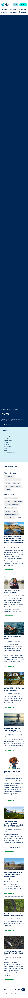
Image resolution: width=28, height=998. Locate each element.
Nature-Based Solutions (11, 514)
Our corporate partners (10, 452)
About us (4, 9)
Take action (22, 9)
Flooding (7, 483)
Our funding (7, 436)
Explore (4, 424)
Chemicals (8, 501)
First (6, 989)
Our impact (6, 442)
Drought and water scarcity (12, 480)
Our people (6, 444)
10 (15, 989)
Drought (7, 508)
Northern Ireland (9, 518)
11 (19, 989)
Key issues (13, 12)
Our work (13, 9)
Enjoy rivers (4, 12)
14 (11, 994)
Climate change (9, 476)
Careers (6, 457)
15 (15, 994)
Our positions (7, 438)
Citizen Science (18, 501)
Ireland (15, 511)
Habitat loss (16, 483)
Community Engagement (11, 504)
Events (5, 450)
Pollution (7, 489)
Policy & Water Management (13, 486)
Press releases (7, 455)
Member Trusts (8, 440)
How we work (7, 446)
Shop (15, 4)
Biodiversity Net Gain (11, 498)
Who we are (7, 434)
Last (20, 994)
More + (19, 517)
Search (23, 12)
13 (7, 994)
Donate (23, 4)
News (5, 448)
